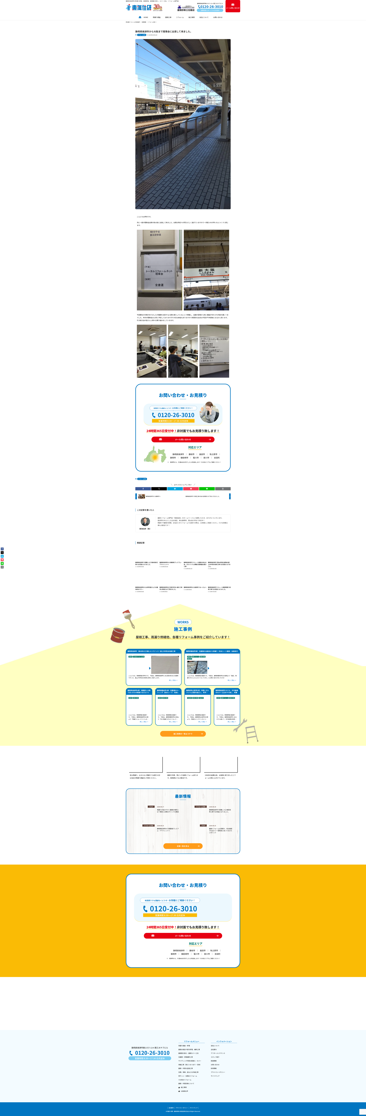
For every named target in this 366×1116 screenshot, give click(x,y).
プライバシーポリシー (218, 1072)
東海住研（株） (145, 529)
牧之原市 (189, 698)
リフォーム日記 (141, 35)
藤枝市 (189, 656)
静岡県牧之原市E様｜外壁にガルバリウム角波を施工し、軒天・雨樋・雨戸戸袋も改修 (197, 691)
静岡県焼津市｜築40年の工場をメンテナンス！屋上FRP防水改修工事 (151, 651)
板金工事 (189, 658)
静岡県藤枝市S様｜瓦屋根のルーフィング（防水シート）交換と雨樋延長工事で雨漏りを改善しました (168, 691)
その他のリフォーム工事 (138, 656)
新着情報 (214, 1061)
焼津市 (130, 656)
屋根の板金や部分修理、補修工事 (189, 1049)
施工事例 (184, 1087)
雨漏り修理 (202, 656)
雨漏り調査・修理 (184, 1046)
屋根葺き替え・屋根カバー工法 (188, 1053)
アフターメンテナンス (218, 1053)
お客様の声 (184, 1091)
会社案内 (214, 1049)
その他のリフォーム (184, 1080)
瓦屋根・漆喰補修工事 (185, 1057)
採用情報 (214, 1068)
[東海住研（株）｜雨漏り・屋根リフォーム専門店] (144, 7)
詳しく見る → (173, 680)
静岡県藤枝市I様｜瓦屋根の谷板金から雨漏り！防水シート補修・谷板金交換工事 (212, 651)
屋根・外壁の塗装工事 (185, 1068)
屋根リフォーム (195, 656)
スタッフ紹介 (215, 1057)
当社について (215, 1046)
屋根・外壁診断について (186, 1084)
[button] (143, 488)
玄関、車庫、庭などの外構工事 (188, 1072)
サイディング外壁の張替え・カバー (189, 1061)
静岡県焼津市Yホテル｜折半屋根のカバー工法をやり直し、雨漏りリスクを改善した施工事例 (227, 691)
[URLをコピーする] (223, 488)
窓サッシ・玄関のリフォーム (187, 1076)
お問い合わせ (215, 1065)
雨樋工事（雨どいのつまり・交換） (189, 1065)
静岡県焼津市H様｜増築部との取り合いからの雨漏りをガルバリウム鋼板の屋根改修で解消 (139, 691)
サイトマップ (215, 1076)
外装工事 (201, 698)
